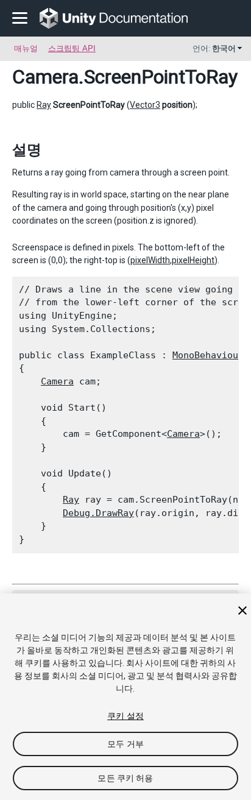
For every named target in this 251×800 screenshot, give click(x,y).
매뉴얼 (26, 48)
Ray (44, 105)
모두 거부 (125, 744)
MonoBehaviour (208, 355)
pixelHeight (193, 260)
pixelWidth (150, 260)
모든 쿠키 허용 (125, 778)
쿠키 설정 (125, 716)
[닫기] (242, 610)
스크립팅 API (72, 48)
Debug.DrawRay (98, 513)
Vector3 (145, 105)
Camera (45, 76)
